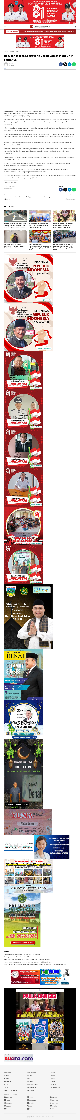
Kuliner (29, 1076)
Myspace (8, 1106)
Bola (29, 1078)
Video (52, 1070)
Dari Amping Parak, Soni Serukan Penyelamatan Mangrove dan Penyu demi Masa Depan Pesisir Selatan (63, 246)
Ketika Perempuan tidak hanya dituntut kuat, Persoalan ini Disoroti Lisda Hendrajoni (63, 225)
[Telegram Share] (70, 64)
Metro (53, 1076)
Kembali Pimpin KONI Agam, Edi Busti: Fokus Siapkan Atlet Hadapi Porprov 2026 (27, 959)
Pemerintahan (31, 1087)
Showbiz (53, 1073)
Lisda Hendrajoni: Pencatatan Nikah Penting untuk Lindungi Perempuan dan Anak (38, 225)
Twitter (31, 1097)
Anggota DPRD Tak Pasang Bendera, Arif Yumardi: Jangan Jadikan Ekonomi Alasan (14, 246)
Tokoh (6, 1078)
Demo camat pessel (11, 182)
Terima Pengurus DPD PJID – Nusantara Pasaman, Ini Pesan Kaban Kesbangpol (59, 197)
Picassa (8, 1109)
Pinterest (54, 1097)
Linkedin (31, 1103)
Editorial (30, 1070)
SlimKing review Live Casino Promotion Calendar (18, 957)
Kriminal (53, 1078)
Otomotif (7, 1073)
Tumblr (8, 1100)
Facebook (9, 1097)
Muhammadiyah (55, 1087)
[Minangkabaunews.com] (40, 26)
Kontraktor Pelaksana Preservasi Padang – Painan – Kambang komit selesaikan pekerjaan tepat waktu (15, 225)
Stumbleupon (32, 1100)
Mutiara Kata (31, 1073)
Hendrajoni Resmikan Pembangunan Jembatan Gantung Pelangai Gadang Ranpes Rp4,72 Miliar (40, 246)
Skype (30, 1106)
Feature (6, 1076)
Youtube (54, 1106)
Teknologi (7, 1081)
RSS (53, 1109)
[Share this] (61, 64)
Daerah (53, 1081)
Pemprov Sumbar (32, 1084)
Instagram (9, 1103)
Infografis (31, 1090)
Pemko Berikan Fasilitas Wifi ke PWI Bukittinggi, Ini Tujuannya (18, 197)
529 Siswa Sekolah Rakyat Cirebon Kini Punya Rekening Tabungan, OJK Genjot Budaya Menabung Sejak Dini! (35, 965)
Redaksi (53, 1084)
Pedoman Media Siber (11, 1070)
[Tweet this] (65, 64)
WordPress (55, 1100)
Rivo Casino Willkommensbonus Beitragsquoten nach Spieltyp (22, 954)
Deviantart (55, 1103)
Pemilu (6, 1087)
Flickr (30, 1109)
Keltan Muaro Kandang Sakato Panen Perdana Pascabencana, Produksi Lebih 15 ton (28, 962)
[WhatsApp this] (74, 64)
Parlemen (30, 1081)
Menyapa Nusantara (10, 1090)
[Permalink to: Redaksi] (6, 64)
